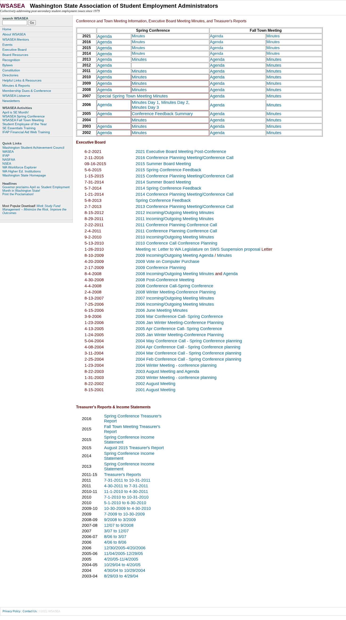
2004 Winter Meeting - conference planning (176, 365)
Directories (10, 75)
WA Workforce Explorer (19, 167)
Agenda (104, 36)
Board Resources (15, 55)
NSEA (6, 163)
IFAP (5, 155)
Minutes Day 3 (145, 107)
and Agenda (188, 371)
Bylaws (7, 65)
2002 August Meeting (155, 383)
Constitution (11, 70)
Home (6, 29)
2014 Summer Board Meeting (163, 182)
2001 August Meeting (155, 389)
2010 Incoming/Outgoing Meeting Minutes (175, 237)
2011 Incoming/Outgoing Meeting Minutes (175, 218)
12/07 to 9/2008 (118, 525)
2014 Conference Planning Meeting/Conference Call (184, 194)
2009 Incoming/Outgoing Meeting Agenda (175, 255)
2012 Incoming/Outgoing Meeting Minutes (175, 212)
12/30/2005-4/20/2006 (124, 548)
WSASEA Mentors (15, 39)
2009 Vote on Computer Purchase (167, 261)
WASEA (8, 151)
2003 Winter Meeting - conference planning (176, 377)
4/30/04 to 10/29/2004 (124, 570)
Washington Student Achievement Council (33, 147)
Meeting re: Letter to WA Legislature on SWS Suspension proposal (199, 249)
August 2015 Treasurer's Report (134, 447)
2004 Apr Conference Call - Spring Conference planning (188, 347)
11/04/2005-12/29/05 (123, 553)
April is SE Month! (15, 112)
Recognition (11, 60)
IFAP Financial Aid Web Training (26, 132)
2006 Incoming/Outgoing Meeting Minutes (175, 304)
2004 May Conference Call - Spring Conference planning (189, 341)
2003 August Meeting (156, 371)
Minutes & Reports (16, 85)
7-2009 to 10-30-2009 (124, 514)
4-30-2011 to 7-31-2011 (126, 486)
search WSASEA (15, 18)
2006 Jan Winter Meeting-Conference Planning (180, 322)
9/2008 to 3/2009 (120, 519)
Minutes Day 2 (174, 102)
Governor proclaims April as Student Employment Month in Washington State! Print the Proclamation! (36, 190)
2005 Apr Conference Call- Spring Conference (179, 328)
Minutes (138, 36)
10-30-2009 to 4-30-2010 (127, 508)
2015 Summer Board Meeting (163, 163)
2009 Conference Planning (161, 267)
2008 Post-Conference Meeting (165, 279)
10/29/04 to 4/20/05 (122, 564)
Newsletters (11, 101)
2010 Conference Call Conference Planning (176, 243)
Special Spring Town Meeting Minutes (132, 96)
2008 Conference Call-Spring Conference (174, 286)
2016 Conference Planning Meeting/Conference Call (184, 157)
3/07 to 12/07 (116, 531)
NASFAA (8, 159)
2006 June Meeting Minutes (162, 310)
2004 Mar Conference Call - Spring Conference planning (188, 353)
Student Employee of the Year (24, 124)
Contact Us (30, 611)
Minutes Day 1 (145, 102)
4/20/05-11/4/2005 (121, 559)
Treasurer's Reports (122, 474)
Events (7, 45)
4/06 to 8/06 (115, 542)
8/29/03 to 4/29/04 (121, 576)
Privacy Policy (11, 611)
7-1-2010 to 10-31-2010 (126, 497)
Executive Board (14, 49)
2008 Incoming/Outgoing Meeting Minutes (175, 273)
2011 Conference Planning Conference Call (176, 224)
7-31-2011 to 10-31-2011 (127, 480)
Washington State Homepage (24, 175)
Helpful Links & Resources (21, 80)
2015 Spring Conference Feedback (168, 170)
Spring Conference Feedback (163, 200)
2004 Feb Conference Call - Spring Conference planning (188, 359)
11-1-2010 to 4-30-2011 (126, 491)
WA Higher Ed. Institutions (21, 171)
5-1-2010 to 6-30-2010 (125, 502)
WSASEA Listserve (16, 95)
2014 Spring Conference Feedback (168, 188)
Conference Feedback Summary (162, 113)
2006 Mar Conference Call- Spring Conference (179, 316)
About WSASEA (14, 34)
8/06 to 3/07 (115, 536)
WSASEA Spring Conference (23, 116)
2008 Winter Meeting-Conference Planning (176, 292)
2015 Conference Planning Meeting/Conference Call (184, 176)
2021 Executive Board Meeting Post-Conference (181, 151)
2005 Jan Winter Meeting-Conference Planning (180, 334)
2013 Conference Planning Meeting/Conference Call (184, 206)
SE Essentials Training (19, 128)
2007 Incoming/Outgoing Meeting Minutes (175, 298)
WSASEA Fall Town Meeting (23, 120)
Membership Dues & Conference (26, 91)
